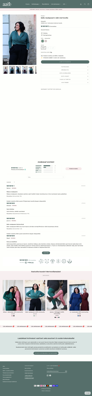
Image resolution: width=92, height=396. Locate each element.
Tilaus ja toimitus (65, 79)
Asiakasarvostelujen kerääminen (10, 381)
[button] (45, 26)
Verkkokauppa (35, 4)
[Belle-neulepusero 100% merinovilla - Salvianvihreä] (41, 145)
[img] (11, 186)
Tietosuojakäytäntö (7, 377)
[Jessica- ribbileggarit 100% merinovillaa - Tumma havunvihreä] (58, 317)
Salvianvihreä (42, 41)
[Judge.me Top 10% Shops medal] (69, 261)
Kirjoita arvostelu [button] (73, 168)
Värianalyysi (65, 70)
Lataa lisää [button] (46, 252)
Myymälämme (45, 4)
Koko (42, 45)
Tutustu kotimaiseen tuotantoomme (46, 353)
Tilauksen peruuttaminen (8, 373)
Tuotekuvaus (65, 66)
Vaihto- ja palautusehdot (8, 370)
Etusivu (28, 4)
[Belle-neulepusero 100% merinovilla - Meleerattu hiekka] (43, 145)
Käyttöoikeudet (6, 379)
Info (64, 4)
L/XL (53, 48)
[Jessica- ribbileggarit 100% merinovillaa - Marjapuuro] (57, 317)
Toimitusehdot (6, 368)
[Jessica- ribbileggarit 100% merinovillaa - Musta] (55, 317)
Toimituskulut (51, 23)
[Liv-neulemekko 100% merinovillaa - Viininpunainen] (80, 315)
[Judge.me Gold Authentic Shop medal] (47, 261)
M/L (48, 48)
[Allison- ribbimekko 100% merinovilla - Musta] (14, 315)
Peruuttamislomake (7, 375)
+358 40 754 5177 (28, 375)
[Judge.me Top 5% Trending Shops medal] (64, 261)
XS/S (43, 48)
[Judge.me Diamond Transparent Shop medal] (41, 261)
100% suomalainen (65, 73)
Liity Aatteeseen (55, 4)
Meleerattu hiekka (45, 41)
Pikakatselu (12, 309)
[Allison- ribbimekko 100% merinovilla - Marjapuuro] (12, 315)
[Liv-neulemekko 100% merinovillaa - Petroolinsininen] (78, 315)
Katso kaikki (46, 275)
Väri (45, 38)
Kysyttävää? (65, 82)
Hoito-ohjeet (65, 76)
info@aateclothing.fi (29, 378)
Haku (4, 366)
